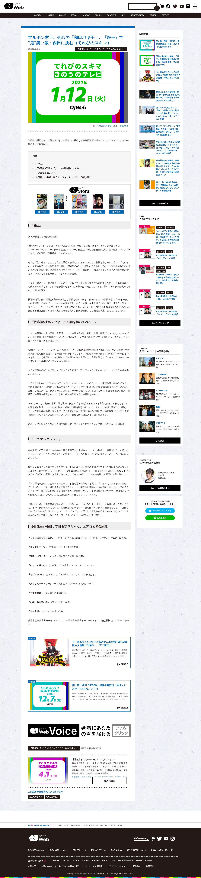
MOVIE (62, 15)
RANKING (111, 15)
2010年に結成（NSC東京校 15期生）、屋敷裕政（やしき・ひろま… (167, 381)
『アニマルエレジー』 (47, 172)
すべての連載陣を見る (160, 488)
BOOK (105, 861)
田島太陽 (124, 125)
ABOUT (32, 866)
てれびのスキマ (104, 125)
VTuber (74, 15)
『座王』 (40, 163)
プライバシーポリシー (117, 866)
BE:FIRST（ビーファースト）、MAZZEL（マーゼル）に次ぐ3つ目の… (168, 397)
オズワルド (161, 422)
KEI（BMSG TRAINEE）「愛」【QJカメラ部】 (167, 297)
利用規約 (149, 866)
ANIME (86, 15)
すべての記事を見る (160, 203)
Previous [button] (142, 475)
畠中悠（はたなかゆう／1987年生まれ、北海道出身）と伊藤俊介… (168, 429)
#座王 (83, 748)
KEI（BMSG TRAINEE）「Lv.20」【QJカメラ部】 (167, 313)
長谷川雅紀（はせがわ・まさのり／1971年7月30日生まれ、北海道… (167, 413)
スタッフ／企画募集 (93, 866)
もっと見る (160, 440)
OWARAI (38, 15)
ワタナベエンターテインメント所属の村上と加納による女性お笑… (167, 364)
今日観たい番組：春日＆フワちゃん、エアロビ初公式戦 (63, 177)
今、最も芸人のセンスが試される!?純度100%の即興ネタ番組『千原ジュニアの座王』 (100, 643)
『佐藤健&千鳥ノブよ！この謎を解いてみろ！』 (59, 168)
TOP (29, 825)
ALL (123, 15)
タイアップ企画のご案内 (68, 866)
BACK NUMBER (137, 15)
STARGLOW (161, 390)
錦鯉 (158, 406)
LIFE (112, 861)
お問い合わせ (47, 866)
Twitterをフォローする (161, 510)
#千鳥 (98, 748)
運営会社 (136, 866)
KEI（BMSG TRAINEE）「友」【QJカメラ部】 (167, 257)
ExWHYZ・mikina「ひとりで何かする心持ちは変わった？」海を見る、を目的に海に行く (168, 278)
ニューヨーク (162, 374)
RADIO (95, 861)
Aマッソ (159, 358)
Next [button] (175, 475)
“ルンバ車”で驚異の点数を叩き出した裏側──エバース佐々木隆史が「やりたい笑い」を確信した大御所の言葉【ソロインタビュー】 (168, 237)
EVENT (165, 15)
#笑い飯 (91, 748)
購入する (42, 212)
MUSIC (50, 15)
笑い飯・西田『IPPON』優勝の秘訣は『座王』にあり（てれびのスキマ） (99, 686)
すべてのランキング (160, 323)
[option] (161, 475)
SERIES (98, 15)
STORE (153, 15)
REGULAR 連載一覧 (41, 825)
